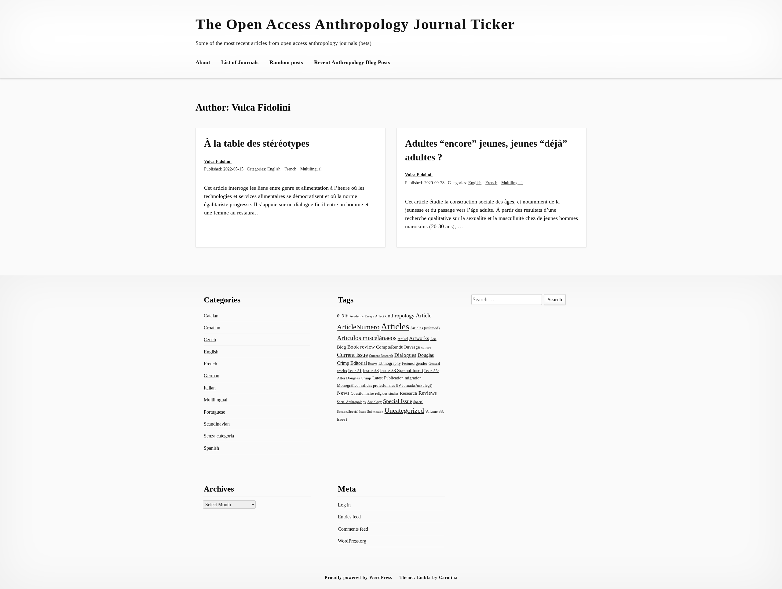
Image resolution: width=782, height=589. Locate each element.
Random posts (286, 62)
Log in (344, 504)
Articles (395, 326)
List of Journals (239, 62)
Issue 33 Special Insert (401, 370)
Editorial (358, 363)
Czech (210, 339)
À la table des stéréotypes (256, 143)
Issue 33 (371, 370)
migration (413, 377)
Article (423, 315)
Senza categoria (219, 435)
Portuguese (214, 412)
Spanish (211, 448)
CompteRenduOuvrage (398, 347)
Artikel (403, 339)
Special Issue (397, 401)
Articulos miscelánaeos (366, 338)
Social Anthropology (351, 402)
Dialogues (405, 355)
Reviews (427, 393)
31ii (345, 316)
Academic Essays (362, 316)
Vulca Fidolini (218, 161)
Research (408, 393)
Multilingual (311, 168)
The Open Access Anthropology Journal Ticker (355, 24)
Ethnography (389, 363)
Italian (210, 387)
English (273, 168)
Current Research (381, 355)
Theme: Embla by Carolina (429, 577)
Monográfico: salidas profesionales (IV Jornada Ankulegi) (384, 385)
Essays (372, 363)
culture (426, 347)
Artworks (419, 338)
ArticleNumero (358, 327)
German (211, 375)
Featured (408, 363)
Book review (361, 347)
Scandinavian (217, 423)
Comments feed (353, 529)
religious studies (387, 393)
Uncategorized (404, 410)
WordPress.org (352, 540)
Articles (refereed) (425, 328)
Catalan (211, 315)
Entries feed (349, 516)
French (290, 168)
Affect (379, 316)
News (343, 393)
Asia (433, 339)
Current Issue (352, 355)
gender (421, 363)
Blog (341, 347)
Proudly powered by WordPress (358, 577)
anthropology (400, 316)
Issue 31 (355, 370)
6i (339, 315)
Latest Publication (388, 377)
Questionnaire (362, 393)
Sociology (374, 402)
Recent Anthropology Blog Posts (352, 62)
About (203, 62)
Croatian (212, 327)
